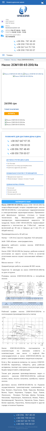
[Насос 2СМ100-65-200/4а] (13, 74)
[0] (42, 3)
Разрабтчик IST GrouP (22, 428)
